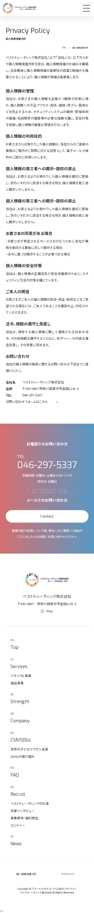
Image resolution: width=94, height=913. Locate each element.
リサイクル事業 (21, 675)
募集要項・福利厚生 (24, 818)
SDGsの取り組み (23, 756)
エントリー (18, 825)
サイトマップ (67, 874)
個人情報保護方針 (26, 874)
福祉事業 (17, 683)
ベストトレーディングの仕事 (30, 803)
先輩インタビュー (23, 810)
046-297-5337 (32, 395)
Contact (47, 516)
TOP (64, 47)
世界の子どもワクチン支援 (29, 749)
